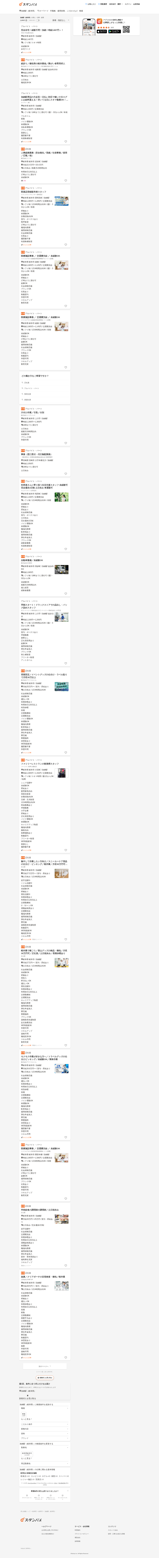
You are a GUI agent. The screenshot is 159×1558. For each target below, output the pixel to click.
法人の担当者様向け (48, 1534)
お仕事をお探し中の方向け (50, 1530)
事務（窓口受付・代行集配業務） (36, 454)
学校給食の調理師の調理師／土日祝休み (40, 1210)
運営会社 (77, 1537)
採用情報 (77, 1541)
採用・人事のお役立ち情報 (116, 1534)
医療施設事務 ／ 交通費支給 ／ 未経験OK (40, 256)
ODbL (55, 1483)
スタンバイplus (113, 1530)
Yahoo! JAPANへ (26, 1548)
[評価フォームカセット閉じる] (67, 1490)
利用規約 (77, 1530)
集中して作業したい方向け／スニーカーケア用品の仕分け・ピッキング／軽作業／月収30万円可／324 (44, 864)
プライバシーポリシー (82, 1534)
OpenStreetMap (32, 1483)
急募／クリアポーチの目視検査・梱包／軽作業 (43, 1277)
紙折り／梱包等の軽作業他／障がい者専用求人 (43, 63)
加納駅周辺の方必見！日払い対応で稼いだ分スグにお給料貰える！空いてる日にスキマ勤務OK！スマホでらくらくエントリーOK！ (44, 100)
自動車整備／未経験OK (32, 560)
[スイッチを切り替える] (38, 20)
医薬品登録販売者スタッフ (33, 192)
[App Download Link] (102, 32)
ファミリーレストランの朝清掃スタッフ (40, 764)
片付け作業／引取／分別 (32, 412)
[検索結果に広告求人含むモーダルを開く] (26, 20)
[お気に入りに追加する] (66, 52)
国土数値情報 (62, 1483)
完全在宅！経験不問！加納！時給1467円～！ (42, 30)
